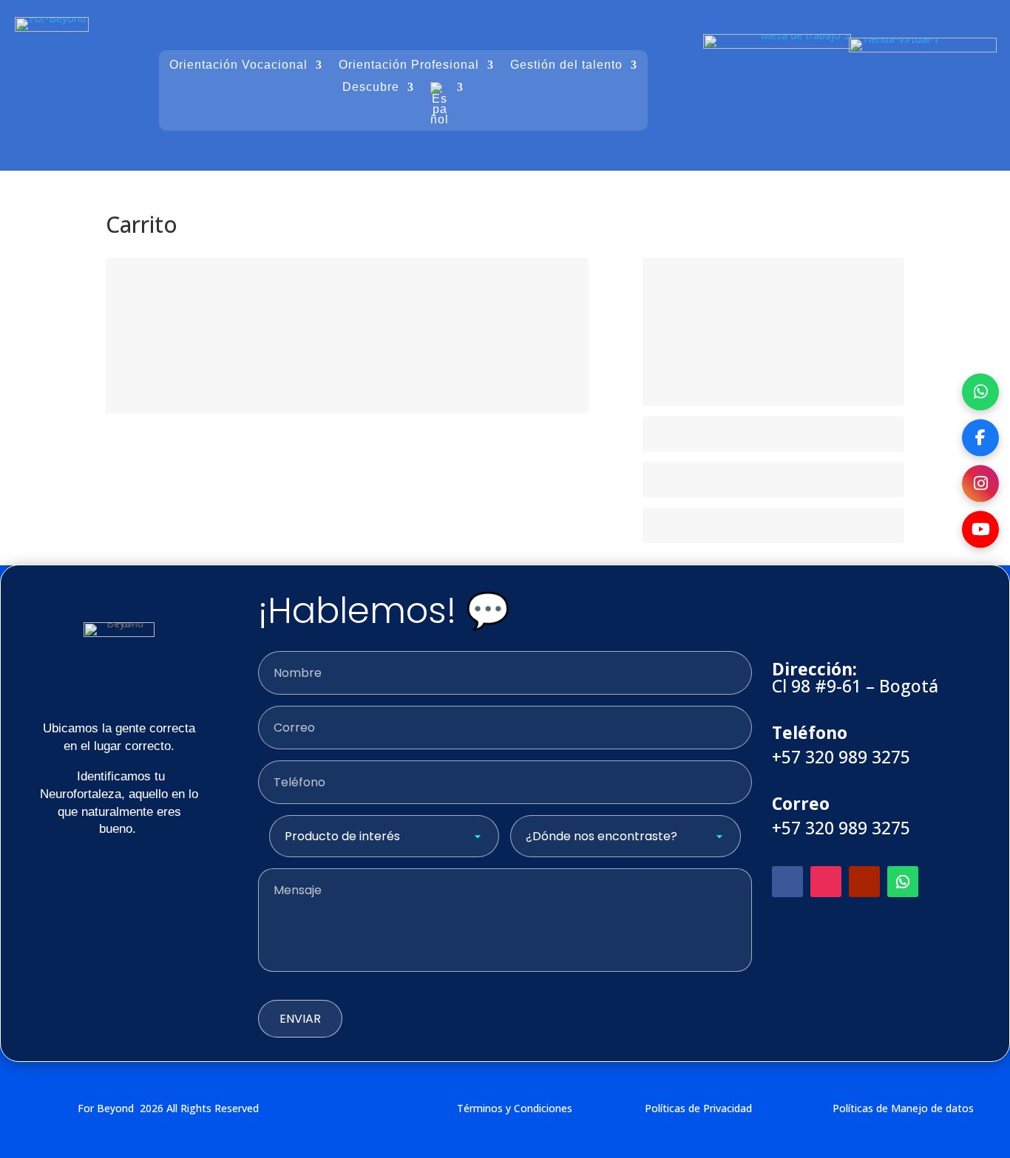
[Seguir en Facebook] (787, 881)
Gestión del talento (566, 65)
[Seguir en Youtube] (864, 881)
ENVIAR (300, 1018)
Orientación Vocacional (238, 65)
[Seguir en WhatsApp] (902, 881)
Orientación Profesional (409, 65)
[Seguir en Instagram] (825, 881)
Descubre (370, 87)
